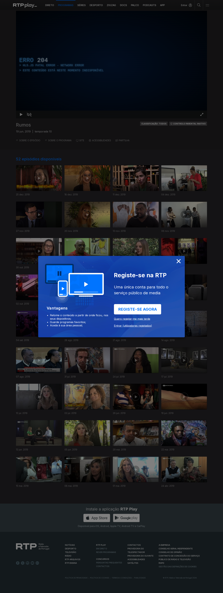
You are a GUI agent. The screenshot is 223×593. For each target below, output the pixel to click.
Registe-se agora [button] (137, 309)
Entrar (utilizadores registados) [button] (133, 325)
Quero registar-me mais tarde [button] (132, 318)
